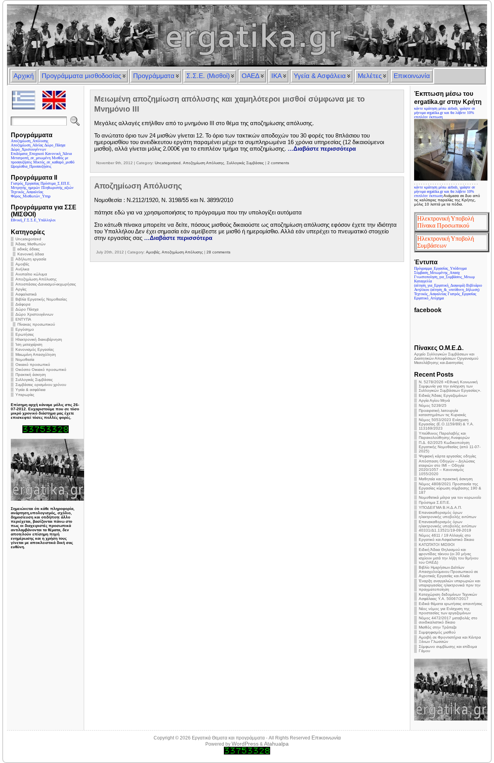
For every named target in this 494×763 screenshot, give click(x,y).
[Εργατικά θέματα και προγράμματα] (247, 35)
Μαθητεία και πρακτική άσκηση (446, 479)
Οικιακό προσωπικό (32, 364)
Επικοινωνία (326, 737)
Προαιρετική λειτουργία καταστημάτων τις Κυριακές (442, 412)
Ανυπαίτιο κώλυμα (31, 274)
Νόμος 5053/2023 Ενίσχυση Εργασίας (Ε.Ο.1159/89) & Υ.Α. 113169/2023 (446, 424)
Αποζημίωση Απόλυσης (36, 279)
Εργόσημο (24, 329)
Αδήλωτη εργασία (30, 259)
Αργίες (21, 289)
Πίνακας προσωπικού (36, 324)
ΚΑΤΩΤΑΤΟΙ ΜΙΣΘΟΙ (437, 544)
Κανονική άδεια (30, 254)
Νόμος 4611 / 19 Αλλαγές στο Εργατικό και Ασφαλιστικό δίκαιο (446, 537)
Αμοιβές (22, 264)
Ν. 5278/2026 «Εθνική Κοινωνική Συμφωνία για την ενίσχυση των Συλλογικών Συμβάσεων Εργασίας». (450, 386)
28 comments (218, 252)
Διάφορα (22, 304)
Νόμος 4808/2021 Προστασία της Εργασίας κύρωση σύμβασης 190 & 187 (450, 488)
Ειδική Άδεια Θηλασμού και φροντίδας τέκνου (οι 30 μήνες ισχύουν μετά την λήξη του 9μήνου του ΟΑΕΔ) (448, 555)
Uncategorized (28, 239)
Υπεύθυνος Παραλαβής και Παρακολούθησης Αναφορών (444, 435)
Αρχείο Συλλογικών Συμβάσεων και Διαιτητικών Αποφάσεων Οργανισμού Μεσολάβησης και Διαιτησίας (446, 358)
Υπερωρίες (24, 395)
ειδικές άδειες (28, 249)
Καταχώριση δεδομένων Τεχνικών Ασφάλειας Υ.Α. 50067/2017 (448, 596)
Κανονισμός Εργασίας (34, 349)
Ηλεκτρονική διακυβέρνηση (38, 339)
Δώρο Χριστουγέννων (34, 314)
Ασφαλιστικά (26, 294)
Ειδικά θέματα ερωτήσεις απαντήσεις (450, 604)
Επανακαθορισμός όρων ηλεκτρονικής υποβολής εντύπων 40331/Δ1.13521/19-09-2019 (447, 526)
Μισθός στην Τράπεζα (438, 627)
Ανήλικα (22, 269)
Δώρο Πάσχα (27, 309)
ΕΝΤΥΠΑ (23, 319)
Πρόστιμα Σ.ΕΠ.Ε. (434, 502)
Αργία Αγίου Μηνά (434, 400)
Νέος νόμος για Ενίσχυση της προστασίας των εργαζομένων (445, 611)
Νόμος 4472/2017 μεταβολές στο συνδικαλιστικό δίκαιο (448, 620)
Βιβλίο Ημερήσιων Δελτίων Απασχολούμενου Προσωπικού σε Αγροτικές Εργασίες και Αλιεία (448, 571)
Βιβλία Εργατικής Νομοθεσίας (41, 299)
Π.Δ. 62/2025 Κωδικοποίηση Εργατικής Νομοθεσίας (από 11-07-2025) (449, 446)
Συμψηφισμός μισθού (437, 632)
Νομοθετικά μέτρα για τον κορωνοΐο (450, 497)
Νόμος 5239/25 (433, 405)
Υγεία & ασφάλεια (30, 389)
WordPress (245, 744)
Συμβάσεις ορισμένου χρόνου (40, 384)
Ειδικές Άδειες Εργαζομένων (443, 395)
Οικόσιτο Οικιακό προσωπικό (40, 369)
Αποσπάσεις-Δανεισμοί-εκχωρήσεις (45, 284)
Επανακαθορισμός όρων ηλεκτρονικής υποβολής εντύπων (447, 514)
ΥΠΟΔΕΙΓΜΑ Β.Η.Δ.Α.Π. (440, 507)
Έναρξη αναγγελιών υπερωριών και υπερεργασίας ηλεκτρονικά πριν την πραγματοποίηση (449, 585)
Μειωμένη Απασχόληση (35, 354)
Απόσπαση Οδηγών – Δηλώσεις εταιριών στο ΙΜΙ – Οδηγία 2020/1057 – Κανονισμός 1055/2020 (447, 467)
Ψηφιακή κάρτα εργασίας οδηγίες (447, 456)
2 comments (278, 163)
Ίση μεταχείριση (28, 344)
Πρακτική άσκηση (30, 374)
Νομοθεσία (24, 359)
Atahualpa (276, 744)
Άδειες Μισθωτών (30, 244)
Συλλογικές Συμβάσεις (34, 379)
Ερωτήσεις (24, 334)
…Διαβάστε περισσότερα (322, 148)
